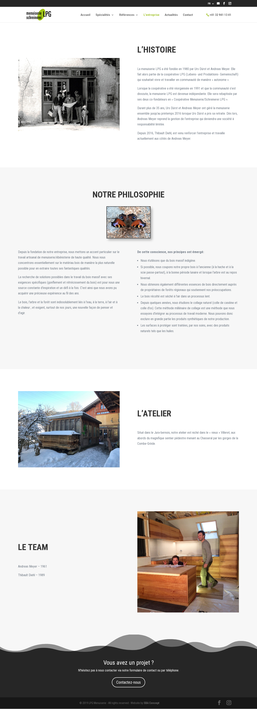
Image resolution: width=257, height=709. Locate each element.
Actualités (171, 15)
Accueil (85, 15)
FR (209, 3)
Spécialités (103, 15)
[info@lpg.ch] (218, 3)
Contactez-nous (128, 682)
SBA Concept (151, 703)
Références (126, 15)
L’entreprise (151, 15)
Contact (188, 15)
